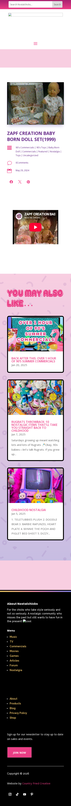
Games (14, 655)
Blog (13, 708)
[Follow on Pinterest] (32, 794)
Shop (13, 717)
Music (13, 636)
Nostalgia (55, 151)
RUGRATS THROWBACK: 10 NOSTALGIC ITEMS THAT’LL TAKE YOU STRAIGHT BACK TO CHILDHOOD (34, 426)
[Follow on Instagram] (10, 794)
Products (15, 703)
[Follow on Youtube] (24, 794)
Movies (14, 651)
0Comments (22, 162)
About (13, 698)
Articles (14, 660)
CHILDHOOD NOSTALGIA (28, 510)
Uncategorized (30, 155)
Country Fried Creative (36, 783)
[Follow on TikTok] (17, 794)
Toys (18, 155)
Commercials (29, 151)
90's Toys (41, 147)
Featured (43, 151)
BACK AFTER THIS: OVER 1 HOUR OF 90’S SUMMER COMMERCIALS (33, 359)
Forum (14, 665)
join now (19, 752)
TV (11, 641)
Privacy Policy (18, 713)
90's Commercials (25, 147)
